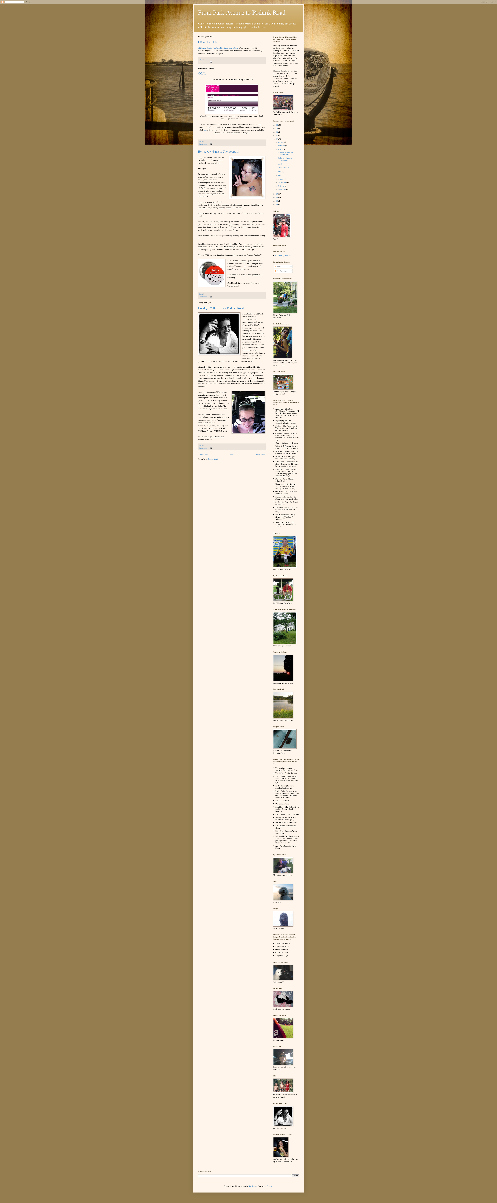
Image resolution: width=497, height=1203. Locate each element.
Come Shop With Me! (283, 255)
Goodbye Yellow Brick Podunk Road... (222, 308)
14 (277, 197)
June (280, 175)
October (281, 186)
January (281, 142)
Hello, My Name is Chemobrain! (218, 151)
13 (277, 194)
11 (277, 135)
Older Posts (260, 454)
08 (277, 125)
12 (277, 139)
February (281, 145)
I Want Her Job (207, 42)
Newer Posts (203, 454)
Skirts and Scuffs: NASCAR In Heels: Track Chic (218, 47)
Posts (278, 266)
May (280, 171)
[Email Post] (210, 62)
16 (277, 204)
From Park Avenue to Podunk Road (242, 12)
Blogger (270, 1186)
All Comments (281, 271)
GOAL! (202, 73)
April (280, 149)
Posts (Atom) (213, 459)
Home (232, 454)
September (282, 182)
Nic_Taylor (252, 1186)
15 (277, 201)
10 (277, 132)
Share (201, 59)
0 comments (203, 62)
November (282, 189)
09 (277, 128)
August (281, 179)
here (205, 130)
